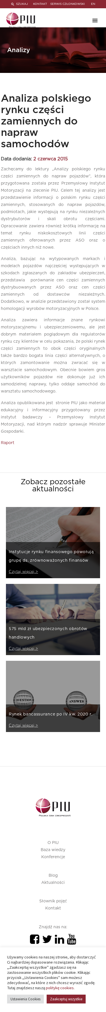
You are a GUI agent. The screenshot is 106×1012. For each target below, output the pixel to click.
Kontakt (53, 908)
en (93, 4)
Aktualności (53, 883)
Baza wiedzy (53, 850)
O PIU (53, 843)
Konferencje (53, 857)
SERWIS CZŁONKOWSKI (67, 4)
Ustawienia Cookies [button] (25, 999)
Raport (7, 443)
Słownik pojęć (53, 901)
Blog (53, 876)
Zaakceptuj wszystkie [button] (66, 999)
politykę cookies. (60, 987)
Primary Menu (95, 20)
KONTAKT (40, 4)
